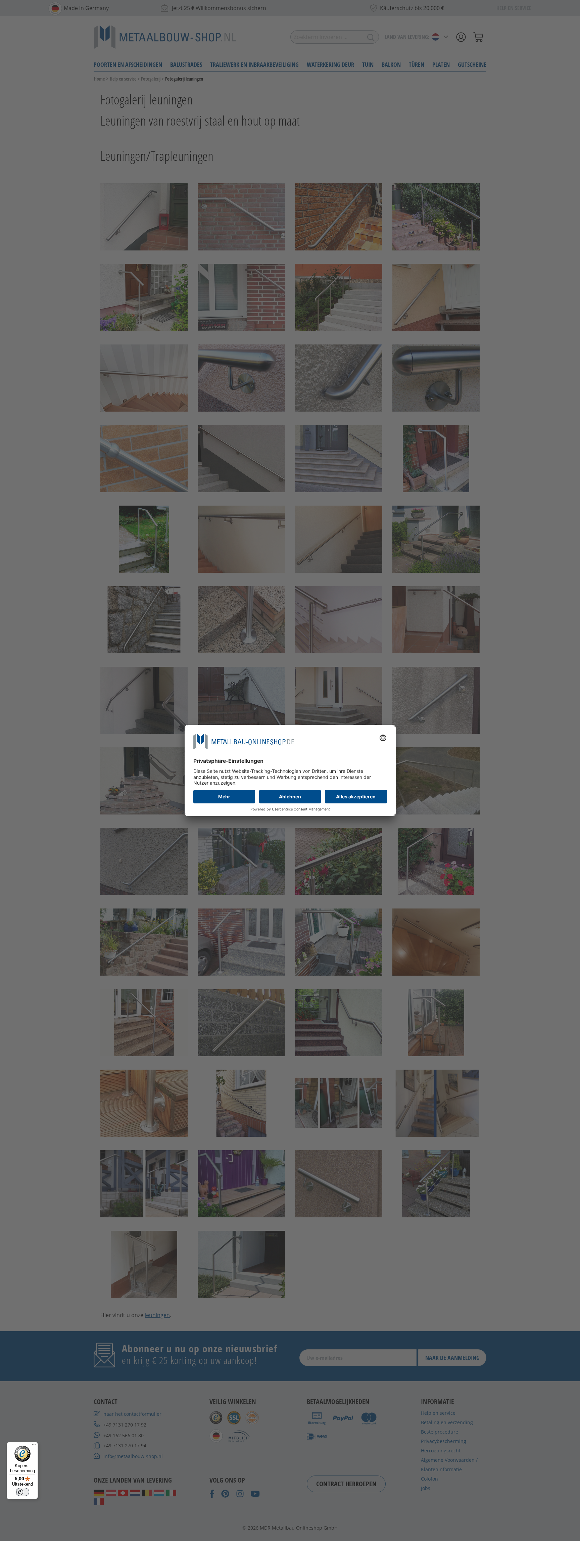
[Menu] (34, 1446)
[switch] (22, 1492)
